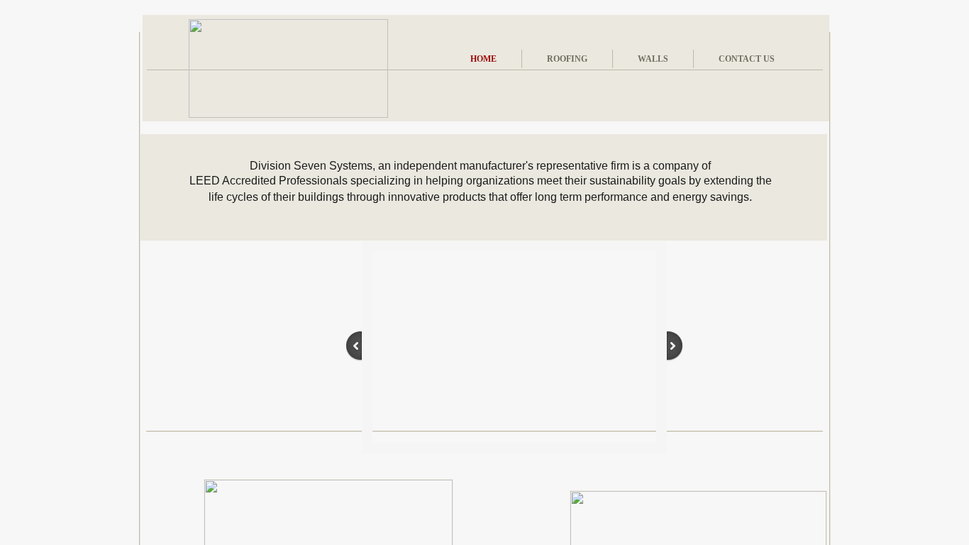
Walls (653, 59)
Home (483, 59)
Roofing (567, 59)
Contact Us (747, 59)
